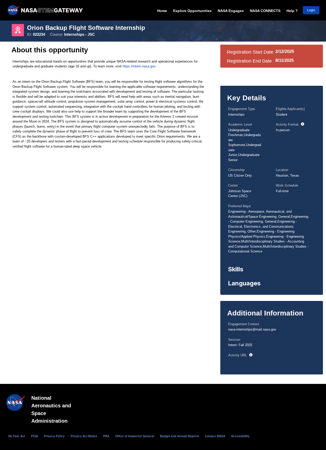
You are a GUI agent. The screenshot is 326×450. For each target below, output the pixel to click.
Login (311, 10)
